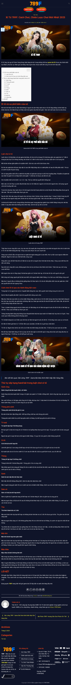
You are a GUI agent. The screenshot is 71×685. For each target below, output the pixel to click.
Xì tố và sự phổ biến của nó (11, 72)
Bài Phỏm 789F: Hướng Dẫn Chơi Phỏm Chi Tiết (52, 616)
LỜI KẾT (5, 99)
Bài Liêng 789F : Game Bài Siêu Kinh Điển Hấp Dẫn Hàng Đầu (40, 378)
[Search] (69, 3)
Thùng (7, 87)
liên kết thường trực (47, 595)
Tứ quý (8, 84)
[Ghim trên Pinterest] (40, 589)
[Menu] (2, 3)
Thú (7, 93)
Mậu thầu (9, 97)
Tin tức (35, 15)
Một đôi (8, 95)
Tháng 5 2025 (5, 631)
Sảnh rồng (8, 80)
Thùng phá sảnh (10, 82)
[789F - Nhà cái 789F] (35, 3)
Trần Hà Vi (43, 22)
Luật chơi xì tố (9, 74)
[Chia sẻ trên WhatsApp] (27, 589)
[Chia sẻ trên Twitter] (33, 589)
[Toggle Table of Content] (27, 69)
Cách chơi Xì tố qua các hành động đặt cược (17, 76)
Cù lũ (7, 86)
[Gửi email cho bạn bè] (37, 589)
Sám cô (8, 91)
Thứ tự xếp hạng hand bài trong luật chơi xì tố (16, 78)
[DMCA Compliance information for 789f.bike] (8, 676)
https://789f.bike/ (55, 607)
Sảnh (7, 89)
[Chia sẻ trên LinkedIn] (43, 589)
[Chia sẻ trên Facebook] (30, 589)
